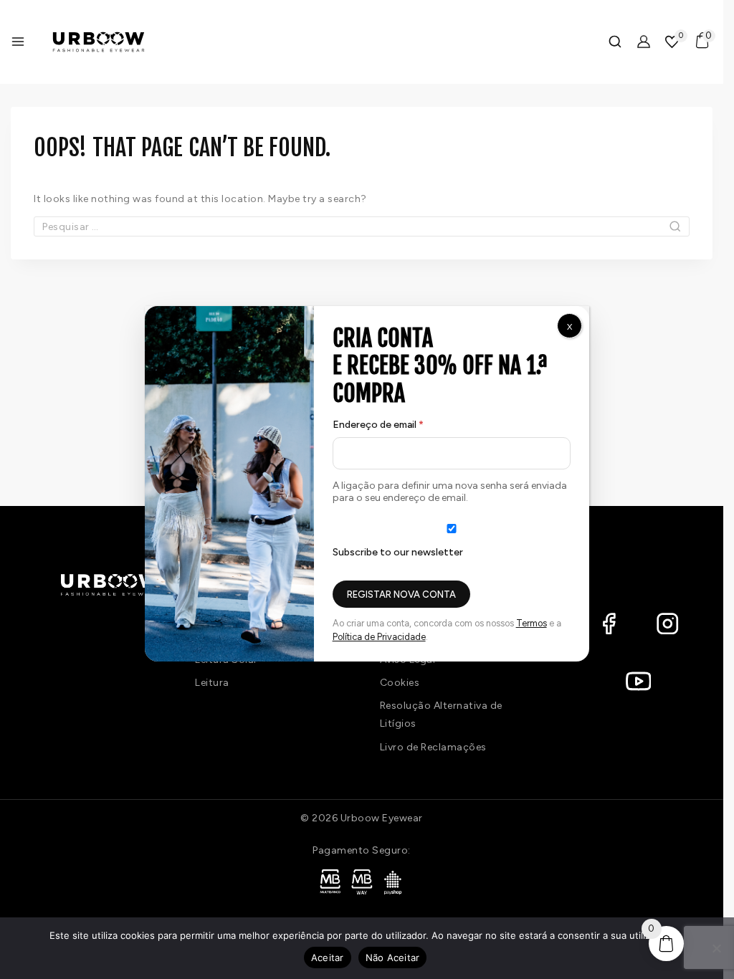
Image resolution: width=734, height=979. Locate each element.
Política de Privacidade (379, 636)
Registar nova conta (401, 594)
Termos (531, 623)
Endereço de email (405, 422)
